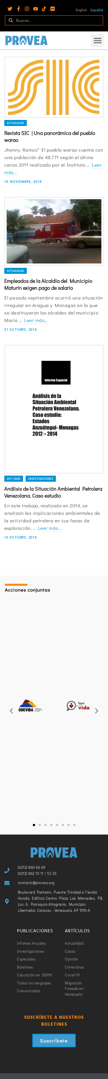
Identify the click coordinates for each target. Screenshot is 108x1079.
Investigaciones (40, 478)
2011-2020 (13, 478)
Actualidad (15, 123)
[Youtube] (35, 8)
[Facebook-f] (18, 8)
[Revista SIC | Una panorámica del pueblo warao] (54, 87)
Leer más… (36, 320)
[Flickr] (52, 8)
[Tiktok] (43, 8)
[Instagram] (26, 8)
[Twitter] (9, 8)
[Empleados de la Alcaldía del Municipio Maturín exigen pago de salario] (54, 231)
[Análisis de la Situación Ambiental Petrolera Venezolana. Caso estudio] (54, 409)
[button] (97, 40)
